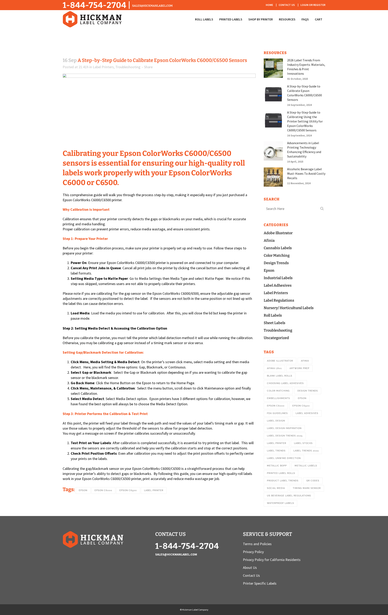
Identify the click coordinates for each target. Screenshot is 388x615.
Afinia (269, 240)
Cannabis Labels (278, 248)
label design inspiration (284, 428)
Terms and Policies (257, 544)
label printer (153, 490)
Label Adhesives (278, 285)
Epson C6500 (128, 490)
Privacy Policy (253, 552)
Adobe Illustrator (278, 233)
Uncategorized (276, 338)
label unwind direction (284, 458)
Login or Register (312, 5)
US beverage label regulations (289, 495)
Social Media (276, 488)
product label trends (282, 480)
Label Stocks (303, 443)
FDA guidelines (277, 413)
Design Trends (276, 263)
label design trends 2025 (285, 435)
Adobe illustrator (280, 361)
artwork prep (299, 368)
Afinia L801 (274, 368)
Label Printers (103, 67)
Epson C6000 (103, 490)
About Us (250, 567)
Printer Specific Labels (259, 583)
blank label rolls (279, 376)
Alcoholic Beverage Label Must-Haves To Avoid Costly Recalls (306, 173)
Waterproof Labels (280, 503)
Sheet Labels (274, 323)
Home (269, 5)
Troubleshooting (127, 67)
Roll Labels (273, 315)
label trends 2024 (306, 450)
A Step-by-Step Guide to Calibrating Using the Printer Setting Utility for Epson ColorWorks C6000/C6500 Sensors (305, 121)
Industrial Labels (278, 278)
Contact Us (287, 5)
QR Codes (312, 480)
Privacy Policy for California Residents (271, 560)
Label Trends (276, 450)
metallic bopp (277, 465)
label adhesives (307, 413)
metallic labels (306, 465)
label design (276, 420)
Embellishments (278, 398)
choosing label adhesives (285, 383)
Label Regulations (279, 300)
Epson (83, 490)
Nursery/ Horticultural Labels (289, 308)
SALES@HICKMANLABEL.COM (152, 5)
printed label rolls (281, 473)
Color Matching (277, 255)
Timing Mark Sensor (307, 488)
